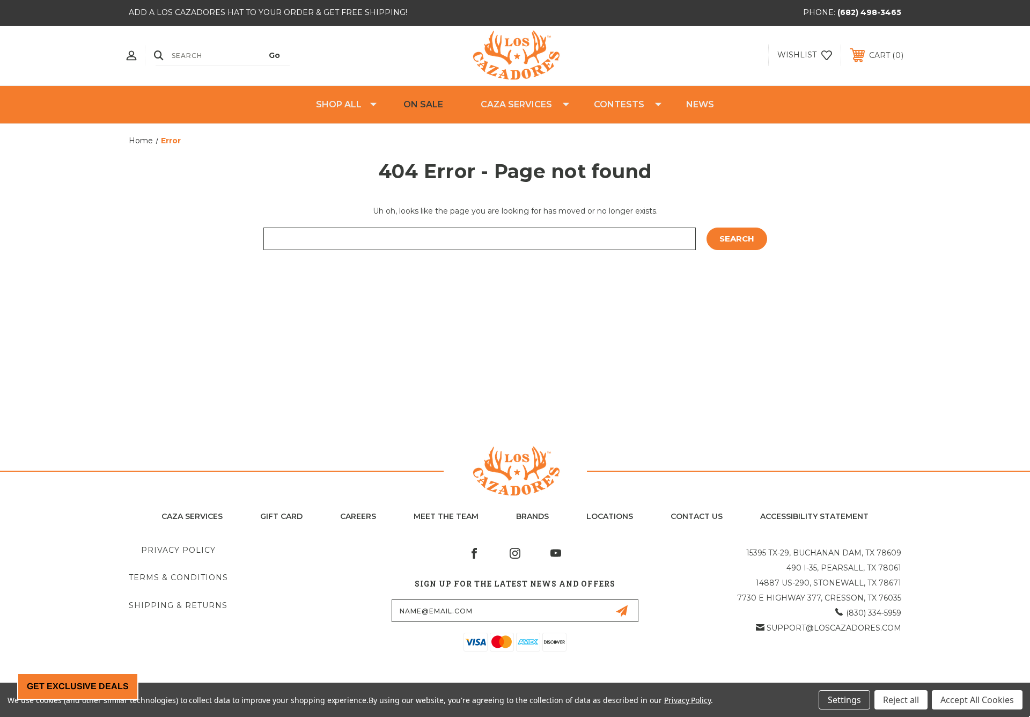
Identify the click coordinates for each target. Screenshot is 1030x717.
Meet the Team (446, 516)
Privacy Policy (178, 550)
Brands (532, 516)
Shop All (339, 104)
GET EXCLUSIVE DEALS (78, 686)
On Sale (423, 104)
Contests (619, 104)
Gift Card (281, 516)
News (700, 104)
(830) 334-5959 (873, 613)
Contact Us (697, 516)
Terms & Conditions (178, 577)
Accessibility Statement (814, 516)
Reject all (901, 700)
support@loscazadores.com (834, 628)
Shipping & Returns (178, 605)
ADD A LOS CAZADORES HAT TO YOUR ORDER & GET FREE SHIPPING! (268, 12)
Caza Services (516, 104)
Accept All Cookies (977, 700)
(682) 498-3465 (869, 12)
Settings (844, 700)
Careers (358, 516)
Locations (609, 516)
